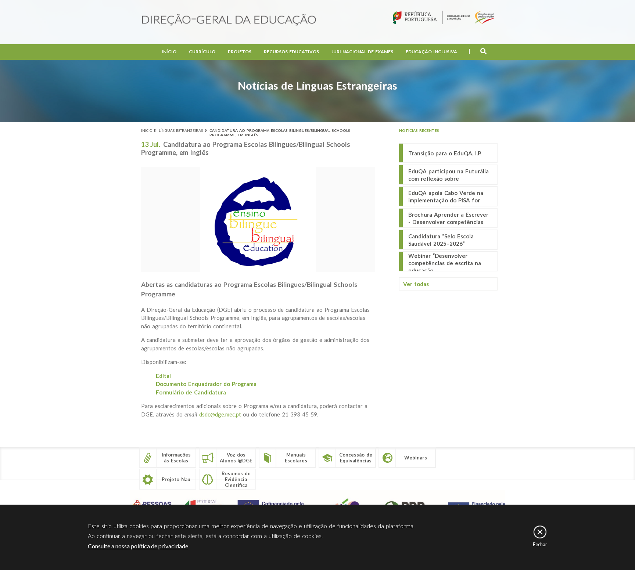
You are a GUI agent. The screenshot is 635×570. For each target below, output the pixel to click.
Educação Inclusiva (431, 51)
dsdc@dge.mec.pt (220, 414)
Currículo (202, 51)
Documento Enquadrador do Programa (206, 383)
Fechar (540, 544)
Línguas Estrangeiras (181, 130)
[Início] (229, 20)
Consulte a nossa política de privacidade (138, 545)
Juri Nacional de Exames (362, 51)
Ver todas (416, 284)
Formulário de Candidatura (191, 392)
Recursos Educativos (291, 51)
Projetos (239, 51)
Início (169, 51)
